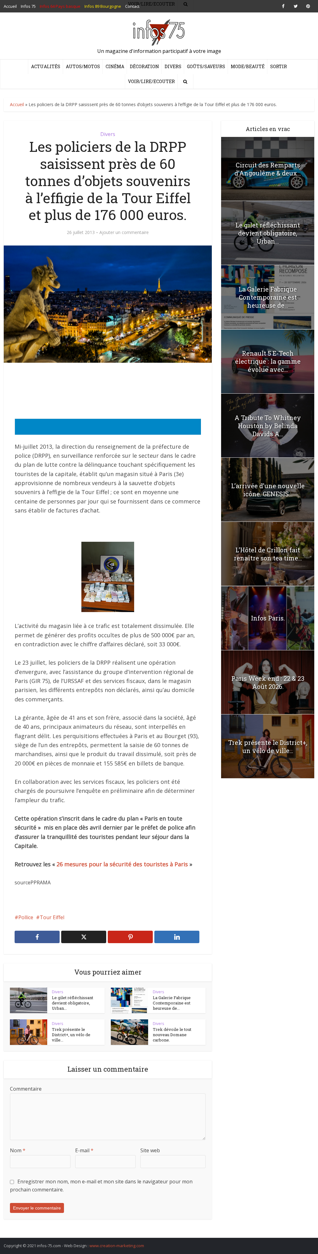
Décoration (144, 66)
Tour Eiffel (52, 917)
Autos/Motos (83, 66)
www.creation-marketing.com (116, 1245)
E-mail (84, 1150)
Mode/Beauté (248, 66)
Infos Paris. (268, 618)
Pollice (25, 917)
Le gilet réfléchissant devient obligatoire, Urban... (72, 1003)
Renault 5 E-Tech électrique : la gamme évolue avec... (268, 361)
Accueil (17, 104)
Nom (17, 1150)
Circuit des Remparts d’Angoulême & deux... (267, 169)
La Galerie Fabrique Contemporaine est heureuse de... (172, 1003)
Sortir (278, 66)
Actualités (45, 66)
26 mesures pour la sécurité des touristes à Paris (122, 864)
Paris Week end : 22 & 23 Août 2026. (267, 682)
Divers (173, 66)
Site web (150, 1150)
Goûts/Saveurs (206, 66)
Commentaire (26, 1088)
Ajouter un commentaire (124, 232)
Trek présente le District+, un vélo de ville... (71, 1035)
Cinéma (115, 66)
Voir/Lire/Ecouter (151, 81)
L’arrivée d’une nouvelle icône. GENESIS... (268, 490)
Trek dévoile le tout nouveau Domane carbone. (172, 1035)
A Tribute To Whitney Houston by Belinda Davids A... (267, 426)
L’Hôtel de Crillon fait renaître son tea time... (268, 554)
